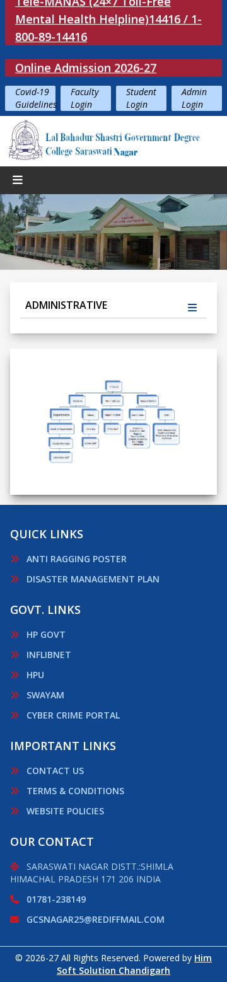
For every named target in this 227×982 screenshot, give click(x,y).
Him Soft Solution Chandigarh (134, 964)
